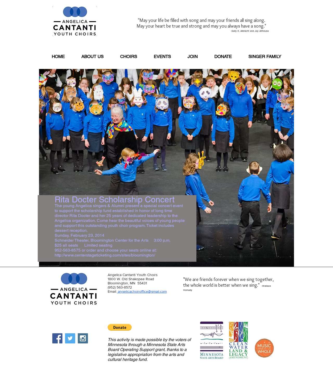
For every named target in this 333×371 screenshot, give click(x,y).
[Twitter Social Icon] (70, 338)
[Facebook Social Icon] (57, 338)
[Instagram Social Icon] (83, 338)
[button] (120, 327)
